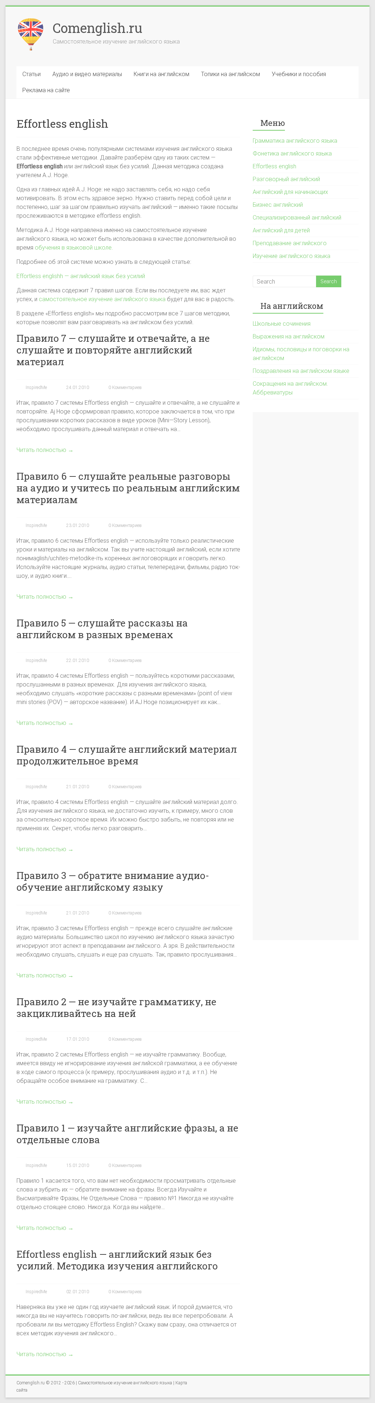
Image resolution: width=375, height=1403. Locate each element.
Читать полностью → (45, 449)
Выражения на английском (288, 336)
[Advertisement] (306, 676)
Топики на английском (230, 74)
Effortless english (274, 166)
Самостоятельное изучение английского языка (125, 1382)
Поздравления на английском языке (301, 370)
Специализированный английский (297, 217)
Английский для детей (281, 230)
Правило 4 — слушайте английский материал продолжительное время (126, 755)
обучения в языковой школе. (74, 247)
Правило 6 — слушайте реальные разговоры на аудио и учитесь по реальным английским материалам (128, 488)
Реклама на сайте (46, 90)
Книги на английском (161, 74)
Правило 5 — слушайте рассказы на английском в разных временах (102, 629)
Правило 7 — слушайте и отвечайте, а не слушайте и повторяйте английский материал (113, 350)
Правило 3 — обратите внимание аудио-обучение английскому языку (112, 881)
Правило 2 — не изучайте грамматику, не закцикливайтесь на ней (116, 1007)
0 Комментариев (124, 387)
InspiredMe (36, 387)
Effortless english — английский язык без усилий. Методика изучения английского (117, 1260)
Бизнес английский (278, 204)
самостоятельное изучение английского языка (102, 299)
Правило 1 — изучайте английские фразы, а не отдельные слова (127, 1134)
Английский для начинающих (290, 191)
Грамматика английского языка (295, 140)
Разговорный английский (286, 179)
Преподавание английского (290, 243)
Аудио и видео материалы (87, 74)
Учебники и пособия (299, 74)
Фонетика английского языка (292, 153)
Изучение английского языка (291, 255)
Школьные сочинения (282, 323)
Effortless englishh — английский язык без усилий (80, 276)
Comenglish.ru (97, 28)
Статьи (31, 74)
